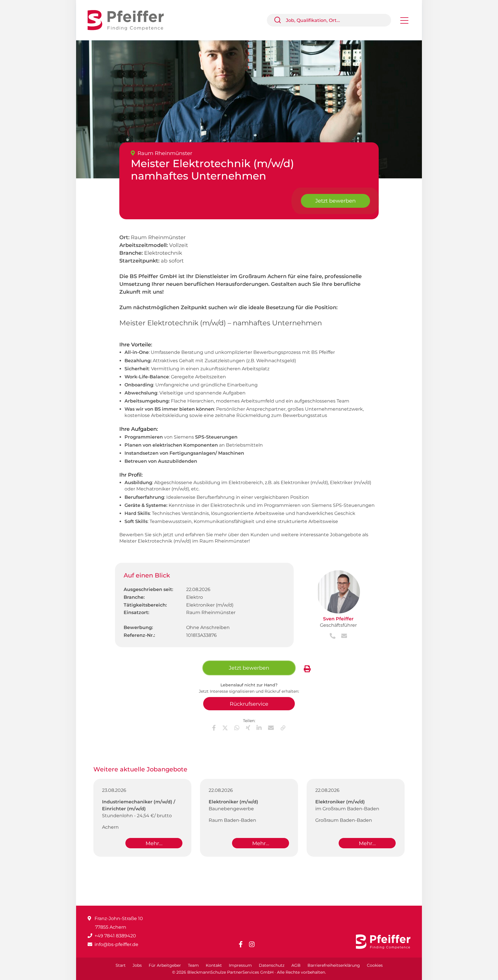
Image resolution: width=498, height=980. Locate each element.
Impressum (240, 965)
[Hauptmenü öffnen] (404, 22)
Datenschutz (271, 965)
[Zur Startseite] (130, 19)
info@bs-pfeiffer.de (116, 944)
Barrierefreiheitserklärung (334, 965)
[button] (280, 20)
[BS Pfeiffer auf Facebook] (243, 944)
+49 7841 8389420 (115, 936)
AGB (296, 965)
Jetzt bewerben (335, 201)
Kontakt (214, 965)
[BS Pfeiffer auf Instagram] (254, 944)
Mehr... (154, 843)
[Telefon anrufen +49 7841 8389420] (333, 636)
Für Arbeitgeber (165, 965)
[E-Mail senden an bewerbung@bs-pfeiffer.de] (342, 636)
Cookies (375, 965)
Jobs (137, 965)
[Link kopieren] (283, 728)
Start (121, 965)
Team (193, 965)
